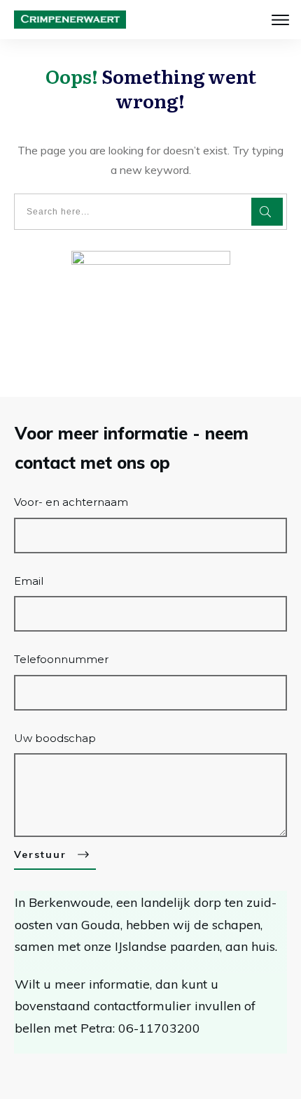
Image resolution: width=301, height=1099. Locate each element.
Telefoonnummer (61, 659)
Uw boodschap (55, 738)
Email (28, 581)
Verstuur (40, 854)
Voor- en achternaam (71, 502)
